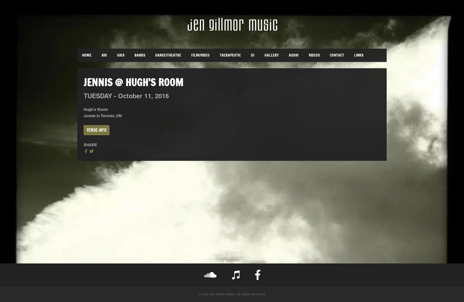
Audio (294, 55)
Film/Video (200, 55)
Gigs (120, 55)
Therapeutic (230, 55)
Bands (139, 55)
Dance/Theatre (168, 55)
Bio (104, 55)
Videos (314, 55)
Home (87, 55)
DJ (252, 55)
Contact (337, 55)
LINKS (358, 55)
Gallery (272, 55)
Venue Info (96, 130)
